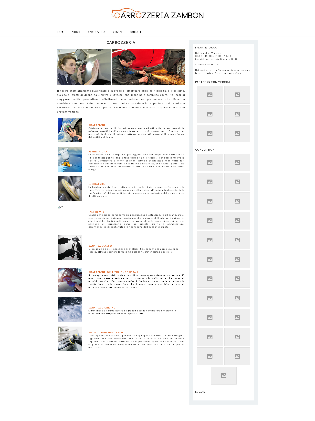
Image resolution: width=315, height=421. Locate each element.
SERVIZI (117, 32)
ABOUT (76, 32)
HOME (60, 32)
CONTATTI (135, 32)
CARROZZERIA (96, 32)
